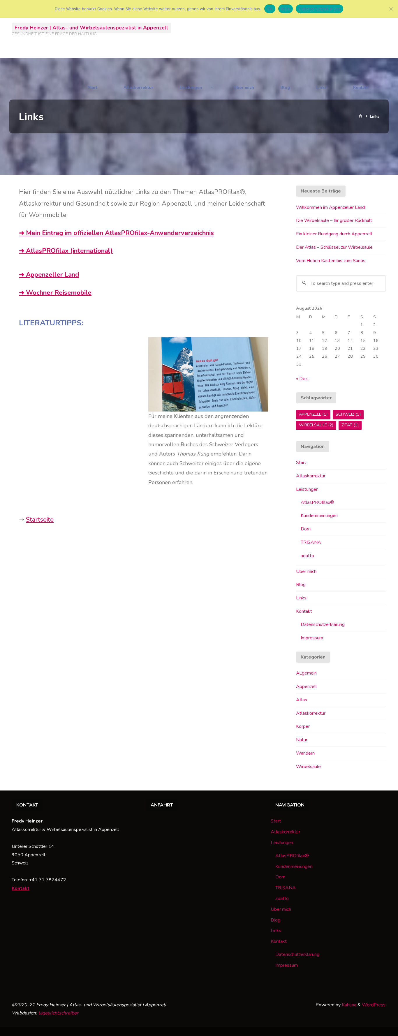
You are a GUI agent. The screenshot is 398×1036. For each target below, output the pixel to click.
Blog (301, 584)
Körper (303, 726)
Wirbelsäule (316, 425)
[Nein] (391, 9)
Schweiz (348, 414)
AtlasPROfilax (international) (69, 250)
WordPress (373, 1005)
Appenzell (313, 414)
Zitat (350, 425)
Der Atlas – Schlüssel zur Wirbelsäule (334, 247)
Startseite (40, 519)
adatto (307, 556)
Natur (301, 740)
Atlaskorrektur (310, 476)
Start (301, 462)
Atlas (301, 700)
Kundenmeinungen (319, 515)
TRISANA (311, 542)
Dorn (306, 529)
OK (270, 8)
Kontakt (304, 611)
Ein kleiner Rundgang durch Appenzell (334, 234)
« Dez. (302, 378)
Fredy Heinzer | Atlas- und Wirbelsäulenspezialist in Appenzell (91, 27)
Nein (285, 8)
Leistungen (307, 489)
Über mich (306, 571)
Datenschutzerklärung (323, 624)
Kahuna (348, 1005)
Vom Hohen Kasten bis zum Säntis (330, 260)
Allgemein (306, 673)
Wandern (305, 753)
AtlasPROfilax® (317, 502)
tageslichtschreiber (58, 1013)
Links (301, 598)
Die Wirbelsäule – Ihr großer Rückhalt (334, 220)
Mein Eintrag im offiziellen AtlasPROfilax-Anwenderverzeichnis (120, 233)
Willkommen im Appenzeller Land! (331, 207)
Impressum (312, 638)
